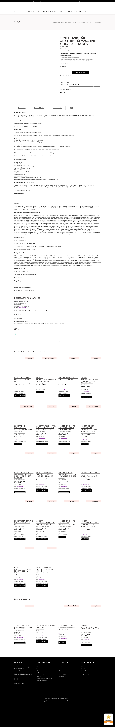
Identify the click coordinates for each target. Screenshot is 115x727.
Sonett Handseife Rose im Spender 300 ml (23, 379)
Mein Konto (83, 667)
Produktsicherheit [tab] (39, 108)
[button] (66, 76)
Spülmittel (97, 86)
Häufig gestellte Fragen (42, 670)
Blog (37, 669)
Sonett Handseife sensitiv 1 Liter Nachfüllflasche (44, 474)
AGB (59, 670)
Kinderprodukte (21, 433)
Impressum (61, 669)
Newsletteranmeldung (86, 674)
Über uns (38, 667)
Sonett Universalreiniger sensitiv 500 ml (22, 569)
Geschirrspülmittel (75, 86)
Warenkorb (83, 670)
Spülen (69, 22)
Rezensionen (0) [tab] (57, 108)
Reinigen (42, 383)
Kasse (82, 672)
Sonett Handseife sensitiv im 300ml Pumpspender (66, 427)
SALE (62, 22)
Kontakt (60, 667)
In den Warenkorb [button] (20, 395)
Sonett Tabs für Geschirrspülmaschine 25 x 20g (23, 627)
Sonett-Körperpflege (25, 383)
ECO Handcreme (65, 625)
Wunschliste (83, 669)
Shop (58, 22)
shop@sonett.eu (23, 307)
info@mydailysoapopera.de (25, 674)
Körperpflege (72, 627)
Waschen (64, 383)
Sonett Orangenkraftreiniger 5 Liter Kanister (46, 379)
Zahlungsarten (39, 672)
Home (54, 22)
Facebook (38, 676)
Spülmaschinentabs (87, 86)
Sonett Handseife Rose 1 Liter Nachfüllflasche (66, 522)
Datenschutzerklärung (63, 672)
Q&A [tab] (71, 108)
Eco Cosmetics (65, 627)
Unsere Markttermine (41, 680)
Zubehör (42, 629)
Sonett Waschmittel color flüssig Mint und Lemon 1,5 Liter (46, 427)
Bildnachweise (61, 676)
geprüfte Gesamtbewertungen (64, 632)
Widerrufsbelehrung (63, 674)
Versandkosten (73, 50)
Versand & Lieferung (41, 674)
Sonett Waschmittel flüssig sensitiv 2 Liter (68, 379)
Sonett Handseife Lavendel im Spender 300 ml (46, 569)
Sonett (66, 22)
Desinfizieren (43, 526)
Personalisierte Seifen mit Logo (44, 678)
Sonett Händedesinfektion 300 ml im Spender (45, 522)
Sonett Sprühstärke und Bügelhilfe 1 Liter (23, 522)
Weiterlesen (18, 443)
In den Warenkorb (80, 72)
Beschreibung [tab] (22, 108)
